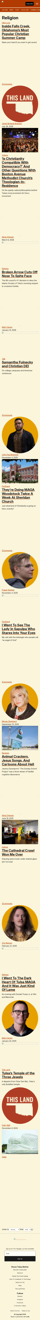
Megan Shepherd (9, 721)
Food (17, 10)
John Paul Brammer (10, 455)
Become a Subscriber (20, 1270)
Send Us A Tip (20, 1282)
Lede (27, 1316)
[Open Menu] (37, 3)
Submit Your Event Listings (20, 1276)
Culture (5, 10)
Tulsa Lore (25, 10)
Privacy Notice (15, 1311)
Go (32, 1229)
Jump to (5, 1229)
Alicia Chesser (8, 237)
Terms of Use (25, 1311)
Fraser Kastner (8, 590)
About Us (20, 1273)
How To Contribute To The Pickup (20, 1279)
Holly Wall (6, 1125)
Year (21, 1229)
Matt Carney (7, 327)
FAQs (20, 1285)
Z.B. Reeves (7, 943)
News (11, 10)
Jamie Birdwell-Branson (12, 123)
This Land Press (20, 1289)
